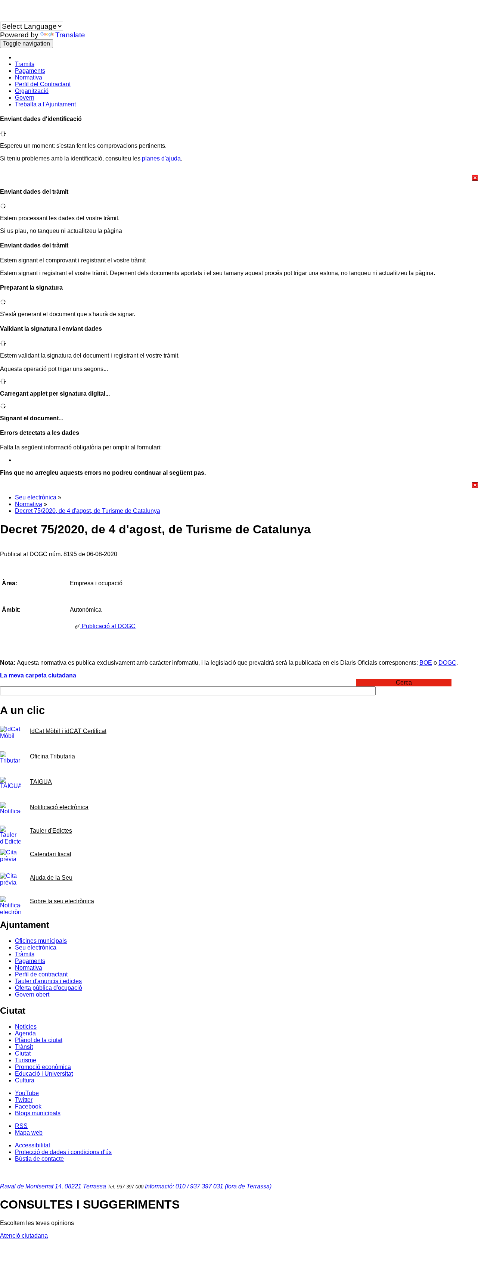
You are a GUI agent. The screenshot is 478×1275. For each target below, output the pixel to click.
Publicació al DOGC (108, 626)
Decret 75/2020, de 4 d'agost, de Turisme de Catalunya (87, 511)
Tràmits (24, 954)
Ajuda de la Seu (51, 878)
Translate (70, 35)
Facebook (28, 1106)
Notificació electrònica (59, 807)
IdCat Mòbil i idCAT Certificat (68, 731)
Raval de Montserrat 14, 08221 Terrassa (53, 1186)
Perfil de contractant (41, 974)
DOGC (447, 663)
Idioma (9, 18)
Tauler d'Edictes (51, 830)
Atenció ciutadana (24, 1235)
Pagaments (30, 71)
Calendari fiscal (50, 854)
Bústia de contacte (39, 1159)
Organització (32, 91)
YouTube (27, 1093)
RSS (21, 1126)
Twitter (23, 1100)
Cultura (24, 1080)
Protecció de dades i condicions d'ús (63, 1152)
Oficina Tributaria (52, 756)
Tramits (24, 64)
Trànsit (24, 1047)
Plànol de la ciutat (38, 1040)
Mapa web (29, 1132)
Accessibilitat (32, 1145)
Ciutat (23, 1053)
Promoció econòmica (43, 1067)
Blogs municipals (37, 1113)
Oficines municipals (41, 941)
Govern (24, 97)
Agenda (25, 1033)
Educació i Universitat (44, 1073)
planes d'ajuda (161, 158)
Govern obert (32, 994)
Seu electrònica (36, 497)
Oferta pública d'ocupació (48, 988)
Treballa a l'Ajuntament (45, 104)
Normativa (28, 77)
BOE (425, 663)
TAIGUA (41, 782)
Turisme (25, 1060)
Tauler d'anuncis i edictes (48, 981)
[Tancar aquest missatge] (239, 178)
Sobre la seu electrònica (62, 901)
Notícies (26, 1026)
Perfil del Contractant (43, 84)
